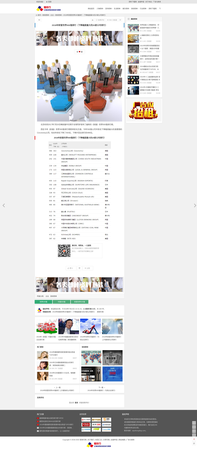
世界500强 (43, 302)
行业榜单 (143, 8)
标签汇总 (98, 440)
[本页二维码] (194, 443)
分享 (88, 268)
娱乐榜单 (126, 8)
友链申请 (141, 2)
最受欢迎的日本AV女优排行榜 (50, 421)
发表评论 (101, 20)
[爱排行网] (98, 445)
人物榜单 (100, 8)
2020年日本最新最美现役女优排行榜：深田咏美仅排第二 (59, 428)
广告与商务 (157, 2)
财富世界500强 (79, 302)
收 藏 (80, 52)
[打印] (92, 20)
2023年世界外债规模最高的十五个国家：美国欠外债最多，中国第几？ (150, 48)
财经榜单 (134, 8)
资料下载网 (133, 2)
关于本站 (148, 2)
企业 (52, 15)
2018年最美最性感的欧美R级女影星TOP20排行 (56, 424)
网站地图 (122, 440)
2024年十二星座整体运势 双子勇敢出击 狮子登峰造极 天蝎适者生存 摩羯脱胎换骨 (150, 79)
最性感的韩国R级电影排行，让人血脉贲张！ (55, 431)
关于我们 (91, 440)
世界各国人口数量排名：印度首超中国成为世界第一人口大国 (149, 27)
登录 (49, 2)
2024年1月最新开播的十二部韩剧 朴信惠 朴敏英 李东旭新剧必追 (149, 90)
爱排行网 (88, 309)
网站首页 (91, 8)
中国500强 (61, 302)
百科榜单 (108, 8)
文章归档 (106, 440)
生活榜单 (117, 8)
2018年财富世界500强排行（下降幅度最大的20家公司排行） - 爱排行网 (78, 312)
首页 (39, 15)
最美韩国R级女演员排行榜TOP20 (51, 418)
